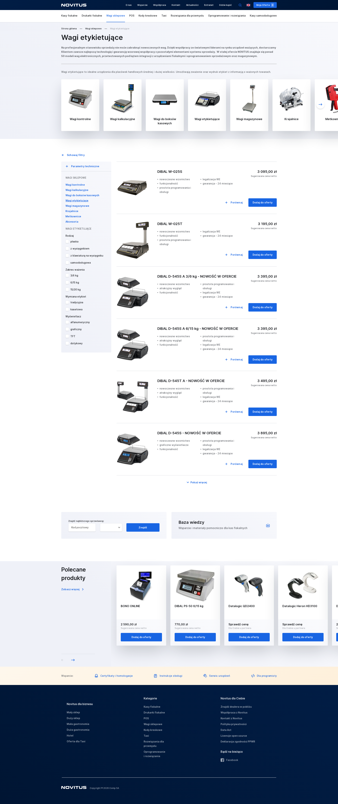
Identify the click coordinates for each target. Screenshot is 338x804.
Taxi (164, 15)
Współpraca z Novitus (234, 712)
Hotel (70, 735)
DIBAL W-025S (169, 171)
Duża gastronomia (78, 729)
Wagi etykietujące (76, 200)
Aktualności (192, 5)
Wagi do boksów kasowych (82, 195)
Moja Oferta (264, 5)
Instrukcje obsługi (171, 675)
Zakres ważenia (74, 269)
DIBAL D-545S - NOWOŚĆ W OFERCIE (189, 433)
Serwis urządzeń (219, 675)
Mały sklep (73, 712)
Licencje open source (234, 735)
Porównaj (237, 202)
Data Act (226, 729)
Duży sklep (73, 718)
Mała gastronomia (78, 723)
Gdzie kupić (225, 5)
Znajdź (143, 527)
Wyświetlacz (73, 316)
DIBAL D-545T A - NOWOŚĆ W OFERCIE (191, 381)
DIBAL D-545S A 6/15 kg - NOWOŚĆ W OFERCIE (197, 328)
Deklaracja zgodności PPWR (238, 741)
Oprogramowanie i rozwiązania (227, 15)
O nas (129, 5)
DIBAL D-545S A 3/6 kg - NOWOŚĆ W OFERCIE (197, 276)
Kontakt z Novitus (231, 718)
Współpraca (159, 5)
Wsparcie (142, 5)
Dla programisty (267, 675)
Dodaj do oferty (263, 202)
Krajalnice (71, 211)
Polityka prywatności (234, 724)
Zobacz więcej (70, 589)
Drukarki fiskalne (92, 15)
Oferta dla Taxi (76, 741)
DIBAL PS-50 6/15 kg (189, 606)
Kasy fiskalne (69, 15)
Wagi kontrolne (75, 184)
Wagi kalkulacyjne (76, 189)
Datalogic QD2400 (242, 606)
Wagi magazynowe (77, 205)
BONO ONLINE (130, 606)
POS (131, 15)
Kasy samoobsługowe (263, 15)
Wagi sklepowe (115, 15)
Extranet (209, 5)
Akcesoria (71, 221)
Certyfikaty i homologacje (116, 675)
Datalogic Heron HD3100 (299, 606)
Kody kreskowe (148, 15)
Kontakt (176, 5)
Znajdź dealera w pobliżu (236, 706)
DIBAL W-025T (169, 224)
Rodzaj (69, 235)
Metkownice (73, 216)
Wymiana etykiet (75, 296)
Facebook (232, 759)
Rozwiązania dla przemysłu (187, 15)
